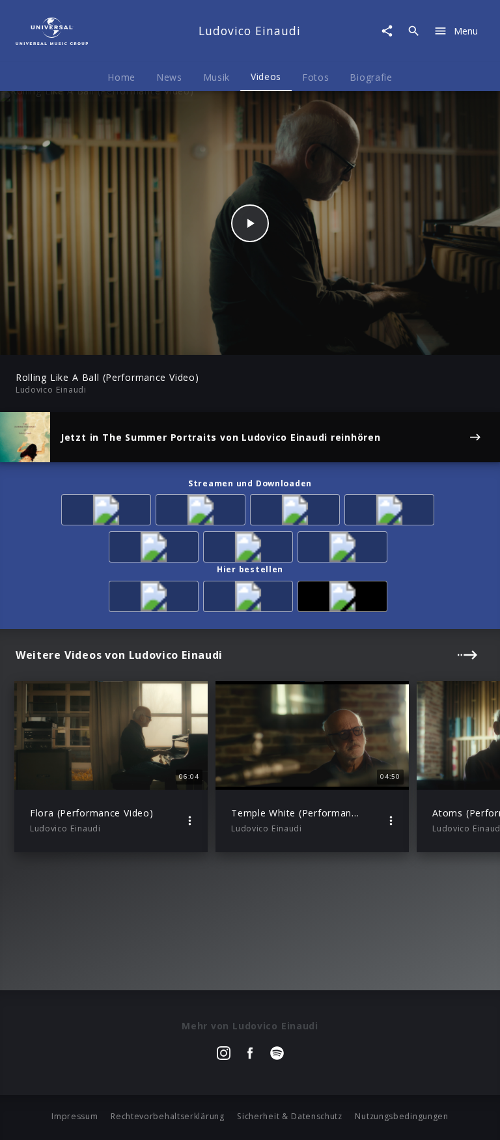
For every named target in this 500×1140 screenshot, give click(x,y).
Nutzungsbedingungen (401, 1116)
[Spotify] (297, 512)
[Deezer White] (250, 549)
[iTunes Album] (391, 512)
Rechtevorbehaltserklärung (168, 1116)
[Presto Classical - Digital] (156, 549)
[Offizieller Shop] (345, 599)
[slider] (199, 338)
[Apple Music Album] (108, 512)
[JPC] (250, 599)
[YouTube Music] (345, 549)
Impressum (74, 1116)
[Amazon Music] (203, 512)
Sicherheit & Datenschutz (289, 1116)
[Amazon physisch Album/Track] (156, 599)
